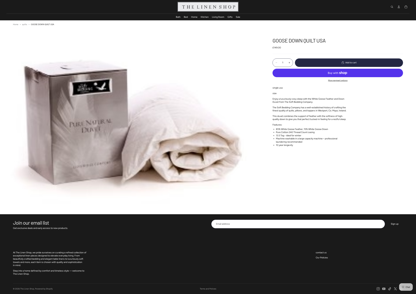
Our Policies (322, 257)
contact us (321, 252)
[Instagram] (378, 289)
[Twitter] (395, 289)
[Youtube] (384, 289)
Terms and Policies (208, 289)
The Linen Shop (27, 289)
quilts (24, 24)
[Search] (392, 6)
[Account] (398, 6)
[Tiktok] (390, 289)
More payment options (337, 80)
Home (15, 24)
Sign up (394, 224)
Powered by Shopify (44, 289)
